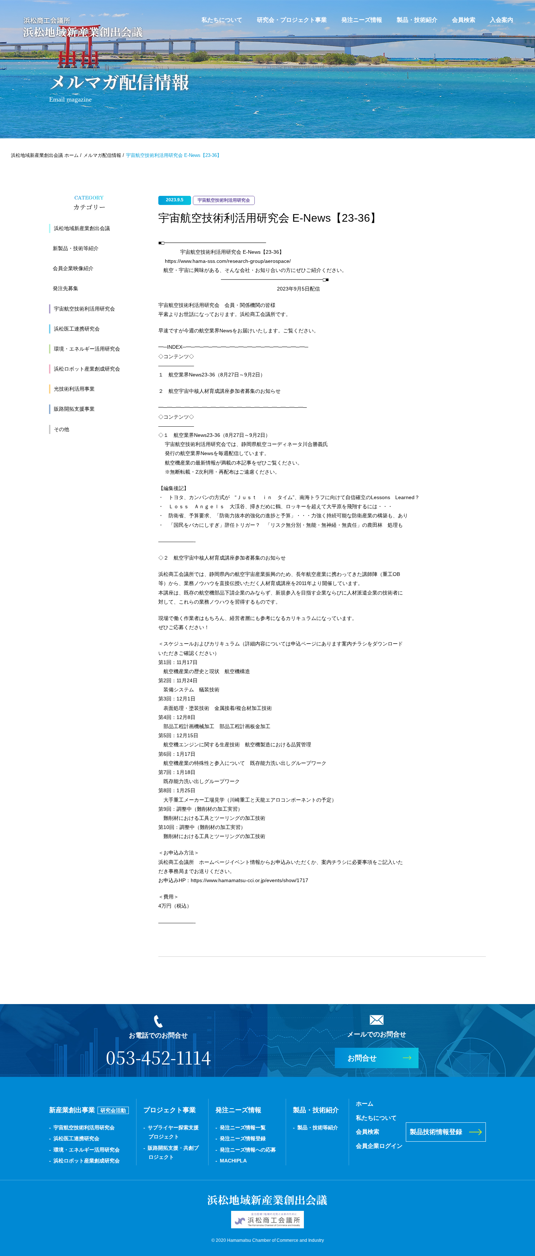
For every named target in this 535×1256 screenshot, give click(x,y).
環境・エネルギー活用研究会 (87, 349)
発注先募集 (65, 288)
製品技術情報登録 (436, 1131)
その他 (61, 429)
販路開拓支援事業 (74, 409)
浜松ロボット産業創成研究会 (87, 369)
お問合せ (362, 1058)
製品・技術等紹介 (317, 1127)
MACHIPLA (233, 1161)
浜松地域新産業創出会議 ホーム (45, 155)
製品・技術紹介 (417, 20)
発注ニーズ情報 (361, 20)
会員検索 (463, 20)
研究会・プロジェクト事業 (292, 20)
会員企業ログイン (379, 1146)
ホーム (364, 1104)
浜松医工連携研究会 (77, 329)
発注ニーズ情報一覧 (243, 1127)
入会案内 (501, 20)
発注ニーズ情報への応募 (248, 1150)
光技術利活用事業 (74, 389)
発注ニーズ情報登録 (243, 1138)
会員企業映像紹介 (73, 268)
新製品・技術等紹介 (76, 248)
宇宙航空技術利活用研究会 (84, 309)
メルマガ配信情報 (102, 155)
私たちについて (222, 20)
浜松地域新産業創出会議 (82, 228)
